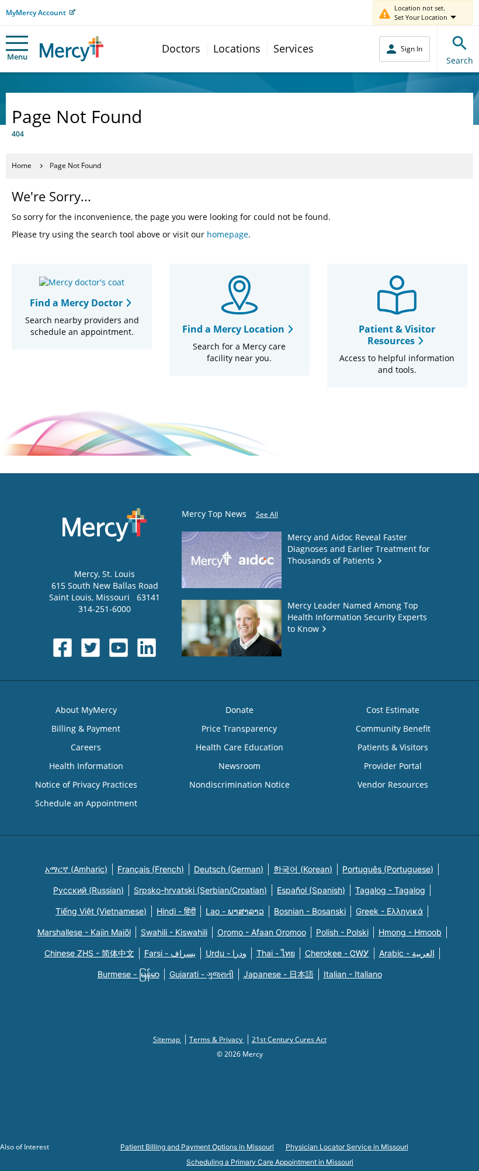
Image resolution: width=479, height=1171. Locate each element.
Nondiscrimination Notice (239, 784)
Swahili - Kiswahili (174, 932)
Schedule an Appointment (86, 803)
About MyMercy (86, 709)
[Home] (71, 48)
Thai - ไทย (275, 953)
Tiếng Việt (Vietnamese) (101, 911)
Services (293, 48)
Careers (86, 747)
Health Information (86, 765)
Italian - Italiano (353, 974)
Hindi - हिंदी (176, 911)
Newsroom (239, 765)
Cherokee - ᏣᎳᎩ (337, 953)
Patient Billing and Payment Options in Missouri (197, 1146)
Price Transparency (239, 728)
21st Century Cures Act (289, 1039)
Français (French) (150, 869)
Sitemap (167, 1039)
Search (459, 60)
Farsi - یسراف (170, 953)
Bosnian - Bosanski (310, 911)
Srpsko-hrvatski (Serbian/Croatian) (200, 890)
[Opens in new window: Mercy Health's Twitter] (90, 647)
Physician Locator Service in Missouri (347, 1146)
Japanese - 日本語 (279, 974)
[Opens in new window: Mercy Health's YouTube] (118, 647)
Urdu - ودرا (226, 953)
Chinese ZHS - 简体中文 (89, 953)
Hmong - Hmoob (410, 932)
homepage (227, 234)
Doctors (181, 48)
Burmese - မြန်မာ (128, 974)
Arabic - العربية (407, 953)
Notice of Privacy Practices (86, 784)
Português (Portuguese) (387, 869)
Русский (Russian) (88, 890)
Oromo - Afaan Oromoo (261, 932)
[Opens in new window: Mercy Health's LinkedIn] (146, 647)
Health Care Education (239, 747)
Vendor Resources (392, 784)
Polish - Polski (342, 932)
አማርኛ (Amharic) (76, 869)
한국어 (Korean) (302, 869)
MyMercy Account (36, 13)
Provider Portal (393, 765)
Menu (17, 56)
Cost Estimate (392, 709)
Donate (239, 709)
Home (22, 165)
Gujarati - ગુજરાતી (201, 974)
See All (267, 514)
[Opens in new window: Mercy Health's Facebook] (62, 647)
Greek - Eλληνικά (389, 911)
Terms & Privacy (216, 1039)
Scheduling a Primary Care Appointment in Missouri (269, 1162)
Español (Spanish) (311, 890)
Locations (237, 48)
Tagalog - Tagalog (390, 890)
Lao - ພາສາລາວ (235, 911)
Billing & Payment (85, 728)
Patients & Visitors (392, 747)
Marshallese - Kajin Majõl (84, 932)
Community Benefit (393, 728)
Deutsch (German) (228, 869)
